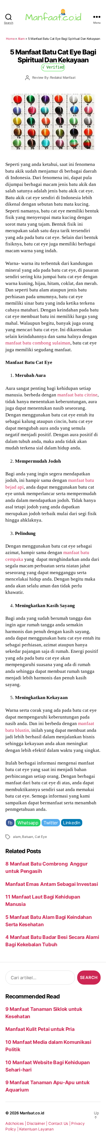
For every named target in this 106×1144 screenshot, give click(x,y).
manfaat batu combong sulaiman (37, 343)
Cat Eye (41, 837)
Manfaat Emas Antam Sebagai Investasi (51, 884)
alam (16, 837)
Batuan (27, 837)
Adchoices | (16, 1123)
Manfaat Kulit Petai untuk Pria (39, 1029)
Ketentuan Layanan (36, 1129)
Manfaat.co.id (32, 1113)
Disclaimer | (37, 1123)
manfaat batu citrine (77, 395)
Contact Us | (60, 1123)
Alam (21, 39)
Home (10, 39)
